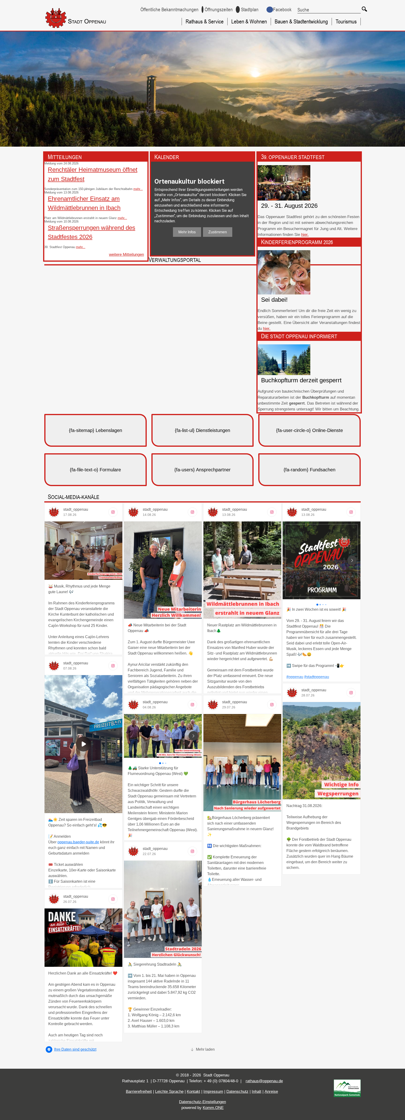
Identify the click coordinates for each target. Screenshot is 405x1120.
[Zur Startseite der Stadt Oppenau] (84, 29)
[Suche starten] (364, 8)
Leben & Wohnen (249, 21)
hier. (305, 234)
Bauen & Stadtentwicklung (301, 21)
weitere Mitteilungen (126, 254)
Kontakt (193, 1091)
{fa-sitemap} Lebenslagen (95, 430)
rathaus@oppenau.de (264, 1081)
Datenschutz (237, 1091)
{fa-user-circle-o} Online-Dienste (309, 430)
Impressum (213, 1091)
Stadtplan (250, 9)
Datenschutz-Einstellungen (202, 1102)
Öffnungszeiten (219, 9)
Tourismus (346, 21)
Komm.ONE (213, 1107)
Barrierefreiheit (139, 1091)
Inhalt (256, 1091)
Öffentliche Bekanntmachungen (169, 9)
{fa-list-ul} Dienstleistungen (202, 430)
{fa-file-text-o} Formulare (95, 469)
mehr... (138, 189)
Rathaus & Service (205, 21)
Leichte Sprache (169, 1091)
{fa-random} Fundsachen (309, 469)
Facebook (282, 9)
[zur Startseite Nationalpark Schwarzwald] (347, 1096)
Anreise (271, 1091)
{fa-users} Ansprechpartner (202, 469)
